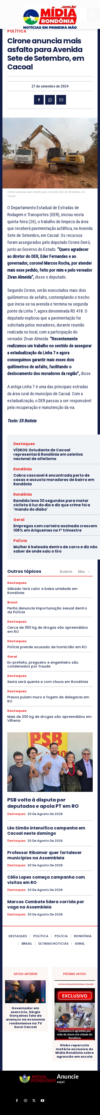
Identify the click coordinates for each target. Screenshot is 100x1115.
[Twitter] (34, 1101)
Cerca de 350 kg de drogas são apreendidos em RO (47, 629)
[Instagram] (25, 1101)
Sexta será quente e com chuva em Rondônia (47, 681)
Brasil (12, 602)
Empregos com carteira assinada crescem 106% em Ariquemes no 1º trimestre (55, 528)
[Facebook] (39, 100)
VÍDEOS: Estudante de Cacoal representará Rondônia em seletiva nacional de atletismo (48, 454)
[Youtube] (42, 1101)
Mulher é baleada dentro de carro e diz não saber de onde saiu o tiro (55, 549)
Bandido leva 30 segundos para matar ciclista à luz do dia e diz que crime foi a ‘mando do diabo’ (51, 505)
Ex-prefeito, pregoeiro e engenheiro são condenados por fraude (42, 664)
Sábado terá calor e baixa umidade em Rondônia (42, 590)
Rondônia (22, 469)
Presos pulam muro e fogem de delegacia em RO (48, 699)
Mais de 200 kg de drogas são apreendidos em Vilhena (49, 718)
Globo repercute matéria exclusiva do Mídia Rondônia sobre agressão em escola (74, 1050)
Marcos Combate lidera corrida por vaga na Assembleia (45, 904)
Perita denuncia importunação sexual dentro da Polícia (47, 610)
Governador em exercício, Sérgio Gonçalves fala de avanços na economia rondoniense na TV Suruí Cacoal (25, 1017)
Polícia (20, 540)
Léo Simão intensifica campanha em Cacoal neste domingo (46, 830)
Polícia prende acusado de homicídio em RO (47, 647)
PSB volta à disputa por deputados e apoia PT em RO (43, 802)
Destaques (24, 444)
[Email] (61, 100)
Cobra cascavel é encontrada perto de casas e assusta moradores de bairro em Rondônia (53, 480)
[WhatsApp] (50, 100)
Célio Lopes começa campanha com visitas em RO (46, 879)
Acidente (66, 571)
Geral (19, 519)
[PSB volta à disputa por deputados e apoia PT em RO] (50, 762)
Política (16, 31)
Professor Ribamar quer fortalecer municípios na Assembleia (44, 855)
